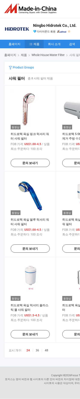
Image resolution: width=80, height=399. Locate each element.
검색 (72, 44)
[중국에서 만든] (31, 8)
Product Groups (23, 67)
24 (28, 350)
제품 (36, 44)
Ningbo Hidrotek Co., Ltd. (54, 25)
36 (37, 350)
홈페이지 (14, 44)
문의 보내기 (30, 163)
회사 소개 (54, 44)
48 (46, 350)
